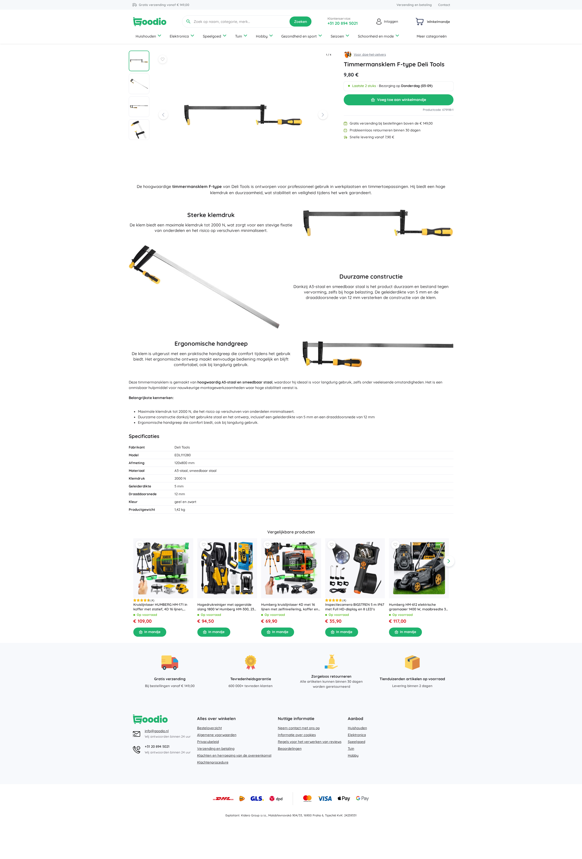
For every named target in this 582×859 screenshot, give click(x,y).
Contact (444, 5)
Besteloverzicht (209, 728)
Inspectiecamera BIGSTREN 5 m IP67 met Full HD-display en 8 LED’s (354, 606)
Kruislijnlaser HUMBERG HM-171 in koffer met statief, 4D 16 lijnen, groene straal (160, 607)
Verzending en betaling (414, 5)
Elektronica (179, 36)
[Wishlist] (162, 59)
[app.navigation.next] (448, 561)
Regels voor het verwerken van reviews (309, 741)
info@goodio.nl (157, 731)
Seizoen (337, 36)
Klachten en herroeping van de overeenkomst (234, 755)
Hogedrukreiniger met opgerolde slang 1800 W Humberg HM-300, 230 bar (226, 607)
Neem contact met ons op (299, 728)
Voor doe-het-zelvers (370, 54)
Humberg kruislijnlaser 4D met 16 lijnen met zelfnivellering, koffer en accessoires (289, 607)
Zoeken (300, 21)
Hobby (262, 36)
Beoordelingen (290, 748)
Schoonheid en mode (376, 36)
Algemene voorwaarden (216, 735)
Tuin (238, 36)
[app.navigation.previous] (133, 561)
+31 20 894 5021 (342, 23)
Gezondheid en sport (299, 36)
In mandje (152, 632)
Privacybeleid (208, 741)
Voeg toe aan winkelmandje (401, 99)
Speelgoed (212, 36)
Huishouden (146, 36)
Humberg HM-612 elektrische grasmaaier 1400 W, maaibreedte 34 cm (418, 607)
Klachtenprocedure (212, 762)
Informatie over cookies (297, 735)
